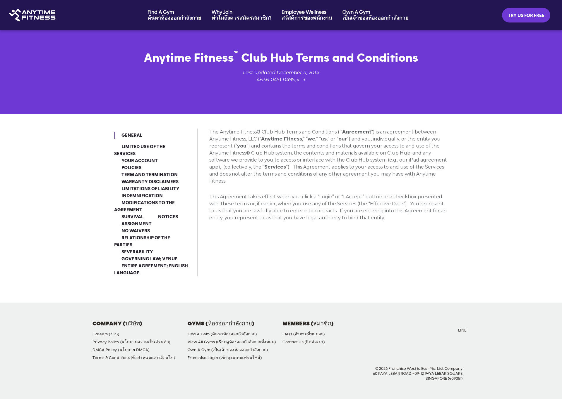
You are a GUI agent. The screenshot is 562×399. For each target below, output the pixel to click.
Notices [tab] (168, 216)
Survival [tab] (132, 216)
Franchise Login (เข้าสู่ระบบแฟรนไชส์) (225, 358)
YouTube (427, 328)
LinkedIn (444, 328)
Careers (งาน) (105, 334)
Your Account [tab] (139, 160)
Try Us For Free (526, 15)
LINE (462, 330)
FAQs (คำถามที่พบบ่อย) (303, 334)
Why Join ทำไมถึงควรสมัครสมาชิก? (241, 15)
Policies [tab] (131, 167)
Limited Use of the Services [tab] (139, 150)
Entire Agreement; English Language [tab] (151, 269)
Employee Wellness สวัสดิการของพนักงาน (307, 15)
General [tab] (131, 135)
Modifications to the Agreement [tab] (144, 206)
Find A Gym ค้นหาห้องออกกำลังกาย (174, 15)
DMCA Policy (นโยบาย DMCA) (121, 350)
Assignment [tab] (136, 223)
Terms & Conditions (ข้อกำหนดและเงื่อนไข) (133, 358)
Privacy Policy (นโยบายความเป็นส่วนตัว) (131, 342)
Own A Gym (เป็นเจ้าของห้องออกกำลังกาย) (228, 350)
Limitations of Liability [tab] (150, 188)
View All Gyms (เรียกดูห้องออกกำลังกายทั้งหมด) (232, 342)
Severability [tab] (137, 251)
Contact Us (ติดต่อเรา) (303, 342)
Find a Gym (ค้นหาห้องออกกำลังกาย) (222, 334)
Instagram (410, 328)
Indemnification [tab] (142, 195)
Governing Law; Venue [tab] (149, 258)
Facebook (394, 328)
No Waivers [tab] (135, 230)
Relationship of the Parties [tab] (142, 241)
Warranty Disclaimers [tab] (150, 181)
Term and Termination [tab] (149, 174)
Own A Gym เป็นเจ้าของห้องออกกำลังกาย (375, 15)
